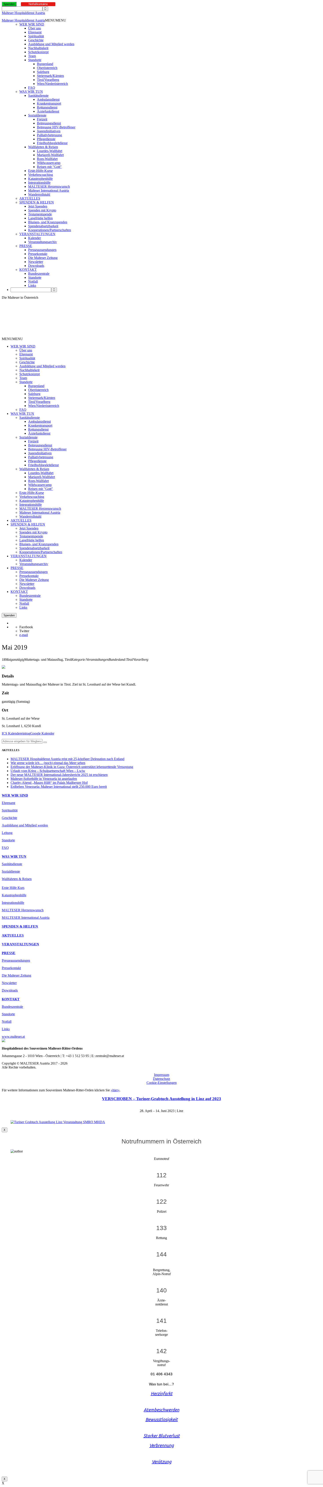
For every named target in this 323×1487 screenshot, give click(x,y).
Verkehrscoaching (40, 175)
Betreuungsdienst (49, 123)
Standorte (34, 60)
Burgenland (45, 64)
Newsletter (35, 262)
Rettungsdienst (47, 107)
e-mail (23, 635)
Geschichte (36, 40)
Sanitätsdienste (38, 95)
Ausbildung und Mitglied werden (51, 44)
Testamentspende (40, 214)
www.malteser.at (13, 1036)
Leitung (7, 833)
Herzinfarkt (161, 1393)
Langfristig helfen (40, 218)
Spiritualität (36, 36)
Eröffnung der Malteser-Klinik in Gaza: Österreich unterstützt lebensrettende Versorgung (72, 767)
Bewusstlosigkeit (161, 1419)
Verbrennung (161, 1445)
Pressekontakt (37, 254)
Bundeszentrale (38, 273)
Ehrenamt (35, 32)
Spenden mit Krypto (42, 210)
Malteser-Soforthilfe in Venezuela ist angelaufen (44, 779)
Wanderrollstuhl (39, 194)
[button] (55, 20)
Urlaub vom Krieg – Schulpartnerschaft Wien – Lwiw (48, 771)
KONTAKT (28, 269)
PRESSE (25, 246)
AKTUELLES (29, 198)
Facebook (26, 627)
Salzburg (43, 72)
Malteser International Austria (48, 190)
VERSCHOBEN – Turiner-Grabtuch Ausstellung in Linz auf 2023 (161, 1098)
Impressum (161, 1075)
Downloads (36, 266)
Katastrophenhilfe (40, 178)
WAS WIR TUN (31, 91)
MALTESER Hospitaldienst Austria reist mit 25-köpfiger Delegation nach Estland (67, 759)
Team (32, 56)
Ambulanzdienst (48, 99)
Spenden (9, 4)
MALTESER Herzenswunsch (49, 186)
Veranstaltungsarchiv (42, 242)
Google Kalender (42, 733)
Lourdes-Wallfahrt (49, 151)
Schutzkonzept (38, 52)
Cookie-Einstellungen (162, 1083)
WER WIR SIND (31, 24)
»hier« (115, 1090)
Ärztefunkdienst (48, 111)
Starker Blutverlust (161, 1435)
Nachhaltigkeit (38, 48)
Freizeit (42, 119)
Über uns (34, 28)
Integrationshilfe (39, 182)
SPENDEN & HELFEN (36, 202)
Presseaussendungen (42, 250)
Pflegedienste (46, 139)
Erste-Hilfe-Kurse (40, 171)
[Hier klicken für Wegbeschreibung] (45, 742)
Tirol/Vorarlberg (48, 80)
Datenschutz (161, 1079)
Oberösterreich (47, 68)
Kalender (34, 238)
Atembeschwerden (161, 1409)
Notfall (33, 281)
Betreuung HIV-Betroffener (56, 127)
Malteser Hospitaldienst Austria (23, 13)
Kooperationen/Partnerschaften (49, 230)
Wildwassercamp (48, 163)
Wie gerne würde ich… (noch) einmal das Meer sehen (48, 763)
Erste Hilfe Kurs (13, 888)
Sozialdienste (37, 115)
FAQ (31, 87)
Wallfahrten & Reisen (43, 147)
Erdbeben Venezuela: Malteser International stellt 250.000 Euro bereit (59, 786)
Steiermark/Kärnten (50, 76)
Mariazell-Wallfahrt (50, 155)
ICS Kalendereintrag (16, 733)
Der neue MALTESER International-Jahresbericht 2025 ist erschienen (59, 775)
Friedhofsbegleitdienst (52, 143)
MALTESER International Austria (25, 917)
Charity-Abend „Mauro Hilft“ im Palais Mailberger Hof (49, 782)
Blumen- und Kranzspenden (47, 222)
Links (32, 285)
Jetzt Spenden (37, 206)
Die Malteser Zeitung (43, 258)
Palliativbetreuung (49, 135)
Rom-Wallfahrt (47, 159)
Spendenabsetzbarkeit (43, 226)
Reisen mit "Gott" (49, 167)
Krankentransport (49, 103)
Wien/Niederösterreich (52, 84)
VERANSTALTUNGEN (37, 234)
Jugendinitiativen (48, 131)
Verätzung (161, 1461)
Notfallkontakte (38, 4)
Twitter (24, 631)
